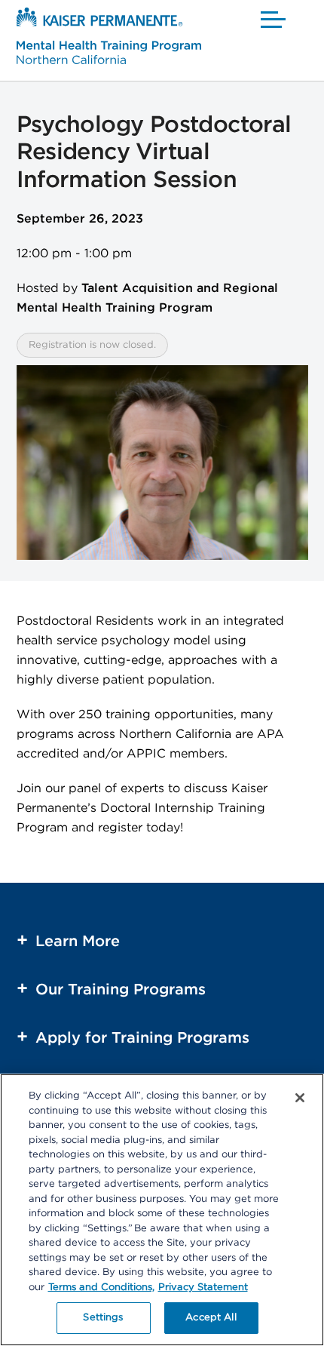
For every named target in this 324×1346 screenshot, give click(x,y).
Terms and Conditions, (101, 1287)
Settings (103, 1318)
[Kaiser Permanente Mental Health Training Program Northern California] (109, 39)
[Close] (299, 1097)
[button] (274, 19)
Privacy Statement (203, 1287)
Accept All (210, 1318)
